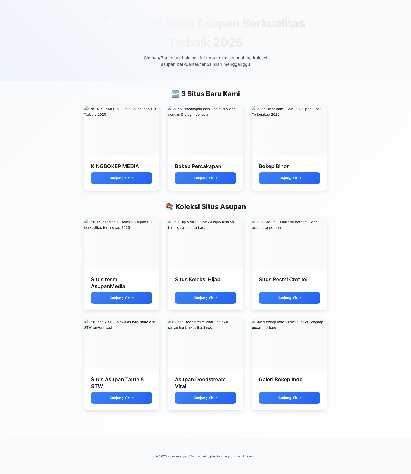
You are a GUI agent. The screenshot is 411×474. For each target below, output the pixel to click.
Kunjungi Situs (122, 178)
